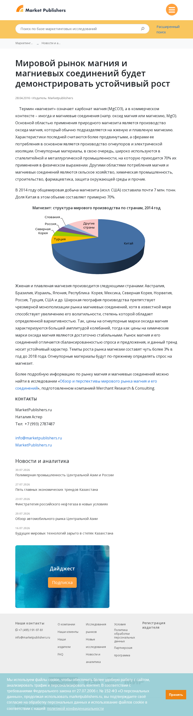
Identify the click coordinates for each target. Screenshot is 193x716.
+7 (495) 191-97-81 (30, 630)
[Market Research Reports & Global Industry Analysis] (41, 9)
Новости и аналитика (93, 658)
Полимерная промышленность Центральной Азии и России (64, 475)
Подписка (62, 582)
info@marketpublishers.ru (38, 438)
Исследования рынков (96, 628)
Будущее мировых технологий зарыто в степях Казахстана (64, 533)
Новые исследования (96, 643)
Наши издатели (64, 643)
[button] (161, 695)
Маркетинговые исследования (25, 43)
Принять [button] (176, 695)
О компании (66, 624)
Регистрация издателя (153, 625)
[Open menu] (172, 9)
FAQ (60, 654)
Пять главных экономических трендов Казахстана (56, 489)
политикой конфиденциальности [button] (75, 709)
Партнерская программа (123, 651)
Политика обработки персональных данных (124, 635)
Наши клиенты (68, 632)
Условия (120, 624)
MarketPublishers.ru (33, 445)
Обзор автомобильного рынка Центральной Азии (56, 518)
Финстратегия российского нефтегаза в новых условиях (61, 504)
